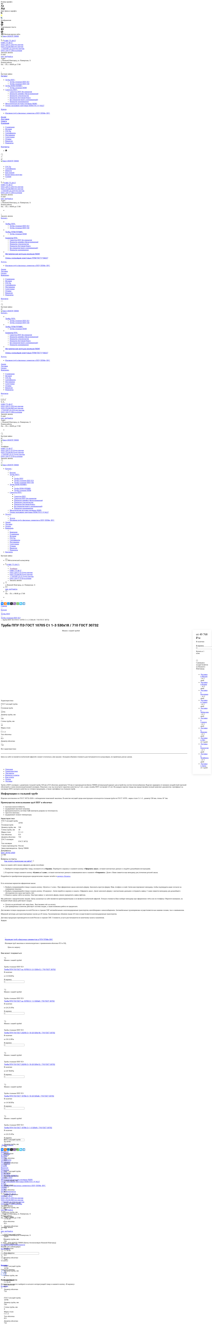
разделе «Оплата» (64, 876)
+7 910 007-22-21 (12, 49)
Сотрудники (10, 137)
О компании (10, 127)
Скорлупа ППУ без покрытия (21, 92)
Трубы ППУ (10, 80)
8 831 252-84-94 (12, 47)
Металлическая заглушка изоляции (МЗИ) (21, 104)
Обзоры (4, 1188)
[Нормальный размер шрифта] (2, 6)
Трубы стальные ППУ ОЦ (19, 84)
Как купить (9, 777)
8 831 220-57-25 (12, 45)
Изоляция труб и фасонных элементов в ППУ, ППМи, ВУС (27, 113)
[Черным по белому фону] (1, 13)
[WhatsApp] (17, 603)
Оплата (4, 121)
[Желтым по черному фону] (1, 16)
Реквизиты (9, 143)
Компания (5, 123)
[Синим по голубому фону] (1, 18)
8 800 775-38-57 (10, 41)
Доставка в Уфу (204, 739)
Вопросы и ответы (12, 775)
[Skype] (20, 603)
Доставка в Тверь (204, 765)
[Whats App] (6, 151)
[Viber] (14, 603)
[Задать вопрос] (196, 657)
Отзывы (8, 139)
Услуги (3, 109)
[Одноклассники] (5, 603)
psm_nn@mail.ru (7, 56)
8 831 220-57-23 (11, 50)
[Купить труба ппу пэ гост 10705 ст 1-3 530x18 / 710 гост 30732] (87, 689)
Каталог (4, 76)
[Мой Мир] (8, 603)
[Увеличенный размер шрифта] (3, 9)
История (8, 129)
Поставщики (10, 135)
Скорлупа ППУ (11, 90)
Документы (9, 773)
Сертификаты (10, 133)
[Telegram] (24, 603)
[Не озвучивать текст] (2, 32)
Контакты (5, 147)
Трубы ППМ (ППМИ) (13, 86)
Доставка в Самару (204, 701)
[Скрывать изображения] (2, 25)
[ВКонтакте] (2, 603)
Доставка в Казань (204, 683)
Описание (9, 769)
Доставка (5, 119)
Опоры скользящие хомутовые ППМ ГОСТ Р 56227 (24, 106)
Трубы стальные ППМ (18, 88)
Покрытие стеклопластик (19, 96)
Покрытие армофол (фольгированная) (24, 94)
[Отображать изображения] (2, 22)
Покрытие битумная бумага (20, 98)
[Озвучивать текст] (2, 30)
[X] (11, 603)
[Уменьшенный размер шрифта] (2, 4)
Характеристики (11, 771)
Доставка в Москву (204, 675)
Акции (3, 117)
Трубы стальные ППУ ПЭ (19, 82)
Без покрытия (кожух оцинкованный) (24, 100)
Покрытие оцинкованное (19, 102)
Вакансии (9, 141)
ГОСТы (8, 131)
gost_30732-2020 (8, 853)
